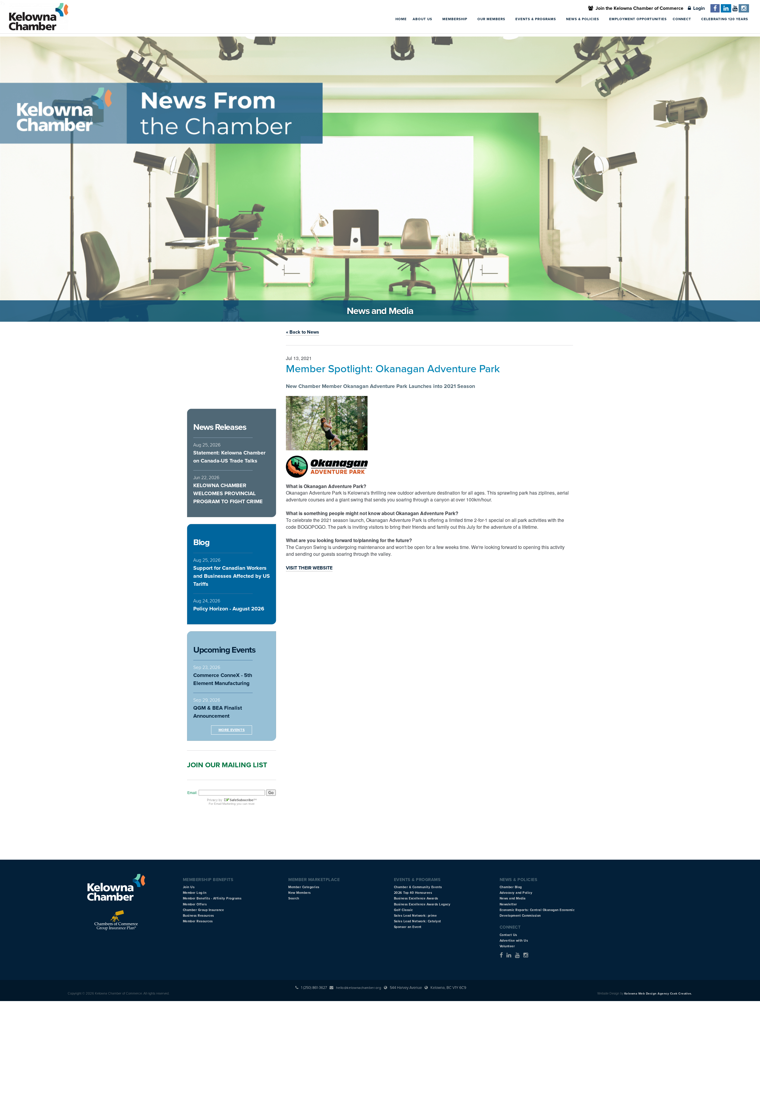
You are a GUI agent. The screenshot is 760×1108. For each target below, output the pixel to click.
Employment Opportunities (638, 19)
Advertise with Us (514, 941)
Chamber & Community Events (418, 887)
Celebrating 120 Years (724, 19)
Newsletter (508, 904)
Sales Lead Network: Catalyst (417, 921)
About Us (423, 19)
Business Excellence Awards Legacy (422, 904)
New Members (299, 893)
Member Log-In (195, 893)
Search (293, 898)
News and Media (513, 898)
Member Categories (303, 887)
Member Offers (195, 904)
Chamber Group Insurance (203, 910)
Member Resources (198, 921)
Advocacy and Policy (516, 893)
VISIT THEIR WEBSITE (309, 568)
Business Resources (198, 916)
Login (698, 8)
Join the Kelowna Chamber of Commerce (638, 8)
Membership (455, 19)
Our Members (491, 19)
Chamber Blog (511, 887)
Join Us (189, 887)
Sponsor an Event (408, 927)
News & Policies (583, 19)
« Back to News (302, 332)
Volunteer (507, 946)
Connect (682, 19)
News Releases (219, 427)
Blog (201, 542)
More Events (231, 730)
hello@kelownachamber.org (358, 988)
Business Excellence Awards (416, 898)
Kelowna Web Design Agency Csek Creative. (658, 993)
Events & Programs (536, 19)
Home (401, 19)
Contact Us (508, 935)
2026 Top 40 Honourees (413, 893)
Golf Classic (403, 910)
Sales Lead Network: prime (415, 916)
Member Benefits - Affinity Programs (212, 898)
